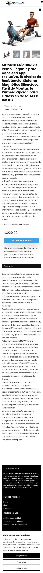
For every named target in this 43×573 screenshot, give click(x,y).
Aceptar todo (21, 556)
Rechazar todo (21, 568)
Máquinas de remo (22, 224)
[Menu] (3, 3)
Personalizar (21, 562)
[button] (40, 10)
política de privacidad (12, 518)
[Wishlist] (36, 3)
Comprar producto (22, 240)
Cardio (12, 224)
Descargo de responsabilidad (15, 524)
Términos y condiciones (13, 521)
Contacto (7, 508)
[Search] (31, 3)
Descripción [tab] (9, 266)
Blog (5, 505)
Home (5, 502)
